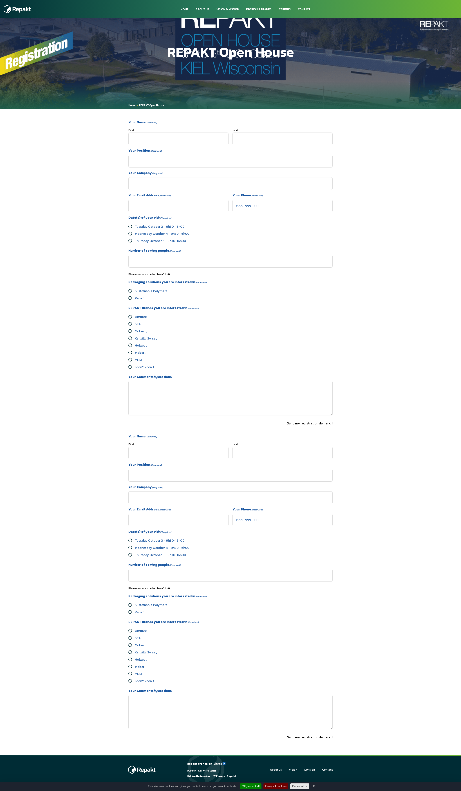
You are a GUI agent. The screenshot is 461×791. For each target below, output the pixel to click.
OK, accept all (251, 786)
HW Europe (218, 776)
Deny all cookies (276, 786)
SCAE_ (139, 323)
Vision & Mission (227, 9)
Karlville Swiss (207, 771)
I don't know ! (144, 367)
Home (184, 9)
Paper (139, 298)
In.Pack (191, 771)
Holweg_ (141, 345)
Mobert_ (141, 331)
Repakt (231, 776)
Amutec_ (141, 316)
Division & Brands (259, 9)
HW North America (198, 776)
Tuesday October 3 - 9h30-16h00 (160, 226)
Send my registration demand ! (310, 423)
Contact (304, 9)
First (131, 130)
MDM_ (139, 359)
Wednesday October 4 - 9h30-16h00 (162, 233)
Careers (285, 9)
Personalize (299, 786)
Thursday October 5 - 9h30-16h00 (160, 240)
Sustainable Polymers (151, 290)
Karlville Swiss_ (146, 338)
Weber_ (140, 352)
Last (235, 130)
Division (309, 769)
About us (202, 9)
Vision (293, 769)
